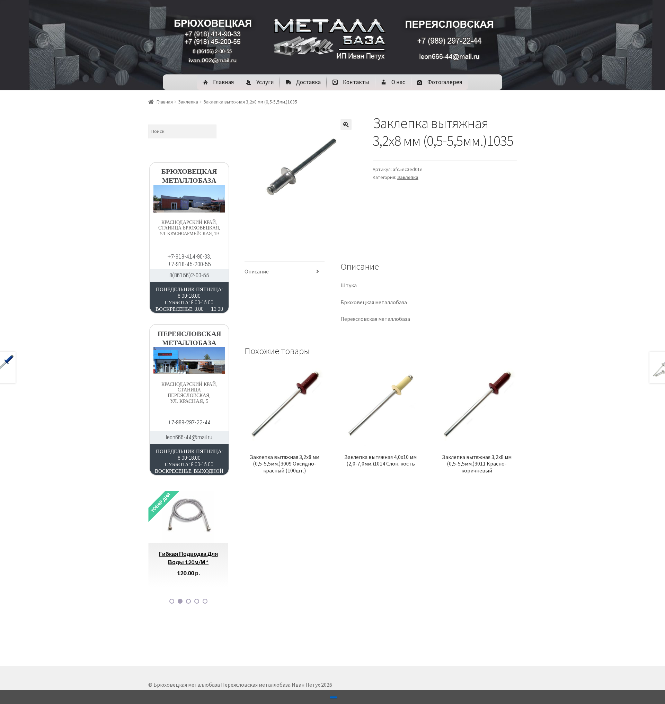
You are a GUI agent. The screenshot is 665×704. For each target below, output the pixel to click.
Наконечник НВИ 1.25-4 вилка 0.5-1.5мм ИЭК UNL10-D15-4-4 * (213, 562)
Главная (165, 102)
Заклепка (188, 102)
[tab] (285, 272)
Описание (257, 271)
